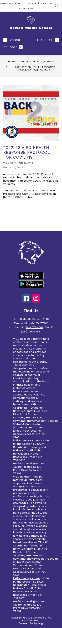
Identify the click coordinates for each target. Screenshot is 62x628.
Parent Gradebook (11, 3)
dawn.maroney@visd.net (29, 420)
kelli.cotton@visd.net (26, 440)
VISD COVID (15, 197)
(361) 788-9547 (30, 331)
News (50, 61)
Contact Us (26, 8)
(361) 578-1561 (34, 327)
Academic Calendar (40, 3)
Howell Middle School (23, 61)
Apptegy (38, 623)
